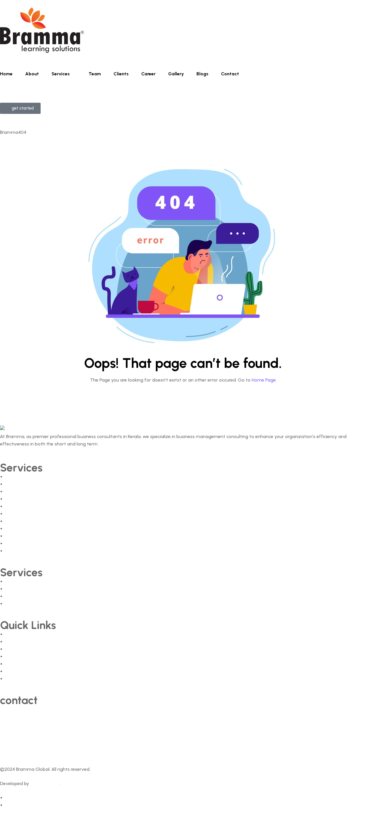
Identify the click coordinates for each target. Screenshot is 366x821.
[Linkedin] (31, 749)
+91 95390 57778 (18, 716)
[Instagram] (79, 749)
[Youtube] (55, 749)
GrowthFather (45, 783)
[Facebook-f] (7, 749)
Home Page (264, 380)
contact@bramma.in (22, 731)
